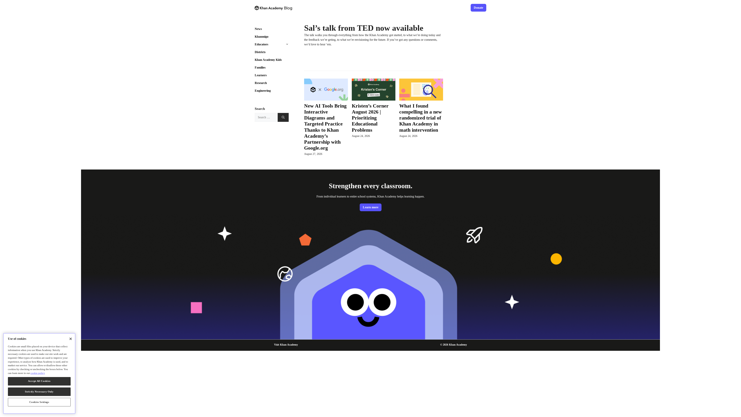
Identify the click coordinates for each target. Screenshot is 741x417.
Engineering (263, 90)
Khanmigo (261, 36)
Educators (261, 44)
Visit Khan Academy (286, 344)
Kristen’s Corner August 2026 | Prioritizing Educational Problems (370, 118)
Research (261, 83)
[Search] (283, 117)
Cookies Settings (39, 401)
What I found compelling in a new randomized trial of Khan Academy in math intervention (420, 118)
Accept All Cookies (39, 381)
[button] (290, 44)
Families (260, 67)
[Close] (70, 339)
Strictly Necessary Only (39, 391)
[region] (39, 373)
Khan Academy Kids (268, 59)
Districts (260, 52)
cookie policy (37, 372)
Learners (261, 75)
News (258, 29)
